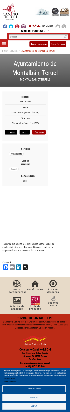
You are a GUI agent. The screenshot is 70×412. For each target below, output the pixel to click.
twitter (11, 26)
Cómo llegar (39, 132)
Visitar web (11, 132)
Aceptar (34, 406)
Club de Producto (33, 31)
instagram (23, 26)
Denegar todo (34, 397)
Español (34, 26)
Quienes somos (53, 304)
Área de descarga (53, 291)
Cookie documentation (10, 381)
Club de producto (35, 307)
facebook (5, 26)
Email (24, 132)
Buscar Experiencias (39, 44)
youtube (17, 26)
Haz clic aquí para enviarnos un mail (35, 362)
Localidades (35, 289)
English (47, 26)
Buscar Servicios (58, 44)
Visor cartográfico (17, 291)
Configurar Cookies (34, 389)
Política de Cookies (9, 378)
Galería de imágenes (17, 307)
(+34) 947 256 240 (35, 366)
